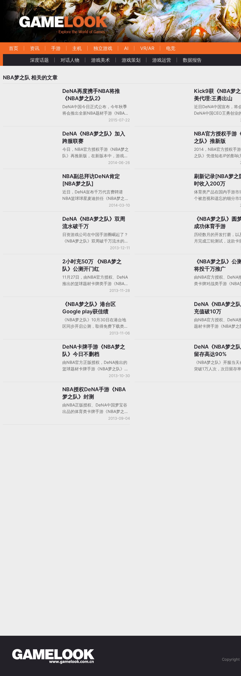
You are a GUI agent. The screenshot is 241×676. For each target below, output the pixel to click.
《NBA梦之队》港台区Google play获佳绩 (89, 307)
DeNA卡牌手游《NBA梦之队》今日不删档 (93, 350)
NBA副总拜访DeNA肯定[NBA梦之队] (91, 180)
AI (126, 48)
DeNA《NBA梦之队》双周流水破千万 (93, 222)
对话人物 (70, 60)
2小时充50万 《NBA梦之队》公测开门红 (92, 265)
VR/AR (147, 48)
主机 (77, 48)
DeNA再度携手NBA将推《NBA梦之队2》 (91, 94)
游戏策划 (131, 60)
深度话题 (39, 60)
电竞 (170, 48)
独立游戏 (102, 48)
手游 (56, 48)
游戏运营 (161, 60)
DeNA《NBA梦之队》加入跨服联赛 (93, 137)
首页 (13, 48)
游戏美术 (100, 60)
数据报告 (192, 60)
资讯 (34, 48)
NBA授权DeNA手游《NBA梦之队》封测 (94, 393)
